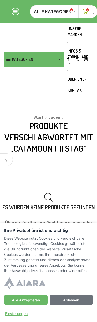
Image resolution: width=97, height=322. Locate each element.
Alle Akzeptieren (26, 300)
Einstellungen (16, 313)
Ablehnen (71, 300)
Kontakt (76, 90)
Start (38, 117)
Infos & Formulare (78, 54)
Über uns (76, 79)
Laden (54, 117)
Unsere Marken (75, 31)
